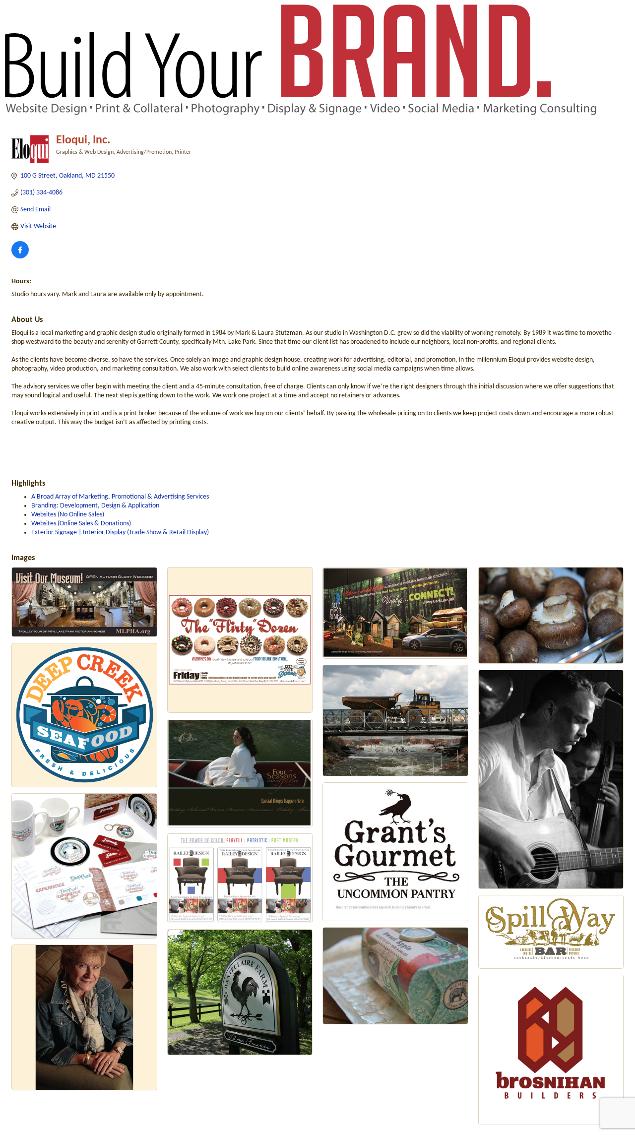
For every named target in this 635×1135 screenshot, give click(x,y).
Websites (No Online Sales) (67, 514)
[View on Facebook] (20, 256)
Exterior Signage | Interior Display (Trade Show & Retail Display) (120, 532)
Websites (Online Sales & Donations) (81, 523)
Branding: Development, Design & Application (95, 505)
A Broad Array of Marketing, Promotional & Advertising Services (120, 497)
